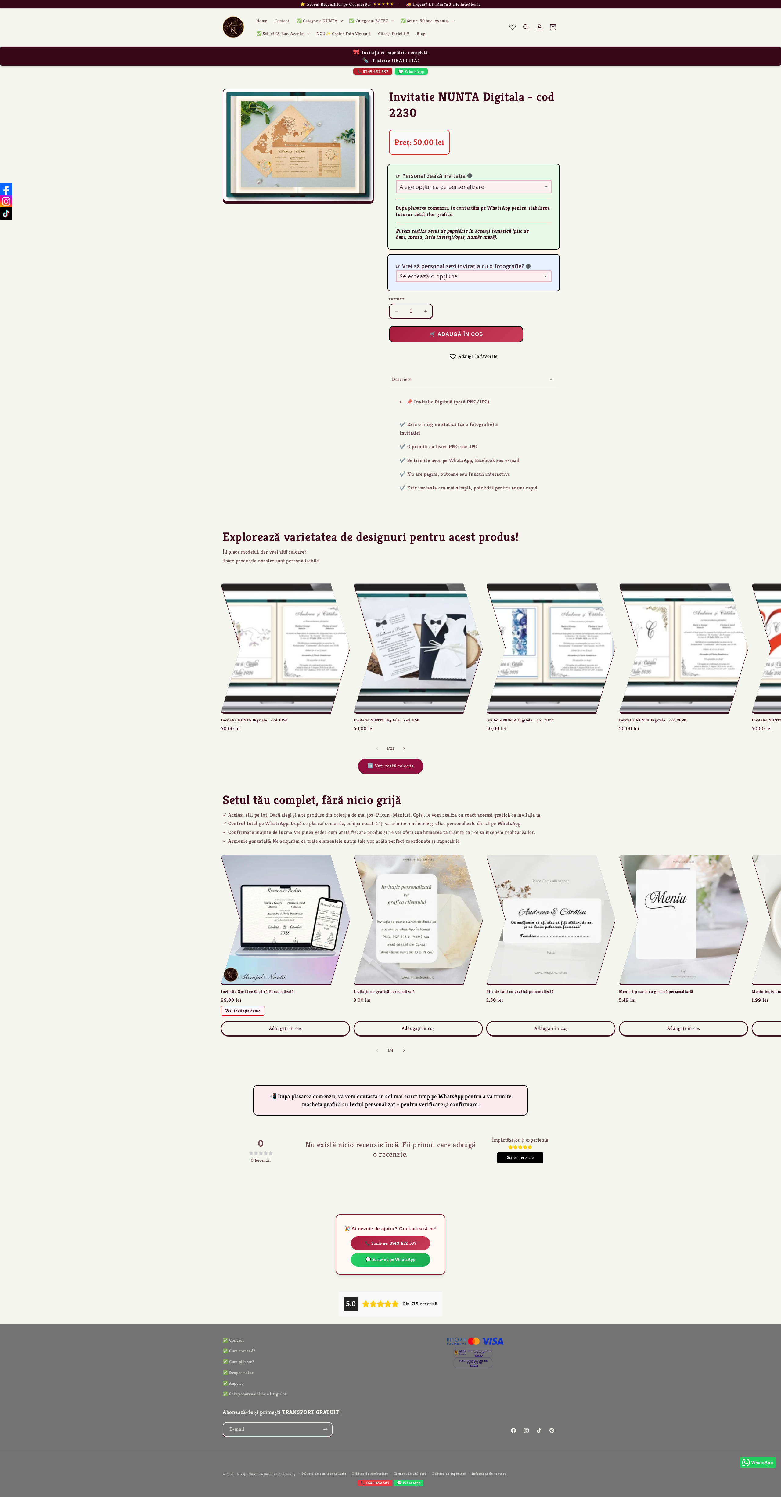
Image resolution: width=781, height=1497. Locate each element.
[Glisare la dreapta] (404, 749)
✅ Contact (233, 1340)
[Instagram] (6, 201)
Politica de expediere (449, 1473)
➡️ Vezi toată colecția (390, 766)
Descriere (402, 379)
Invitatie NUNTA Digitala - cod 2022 (520, 720)
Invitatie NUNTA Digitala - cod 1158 (386, 720)
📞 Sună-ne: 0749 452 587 (390, 1243)
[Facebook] (6, 189)
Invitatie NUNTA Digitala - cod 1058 (254, 720)
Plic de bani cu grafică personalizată (519, 991)
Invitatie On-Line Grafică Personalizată (257, 991)
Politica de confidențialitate (324, 1473)
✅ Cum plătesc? (238, 1361)
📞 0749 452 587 (372, 71)
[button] (319, 20)
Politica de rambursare (370, 1473)
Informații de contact (489, 1473)
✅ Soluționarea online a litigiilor (255, 1394)
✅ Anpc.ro (233, 1383)
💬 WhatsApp (411, 71)
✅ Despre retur (238, 1372)
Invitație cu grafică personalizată (384, 991)
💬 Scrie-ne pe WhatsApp (390, 1259)
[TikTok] (6, 213)
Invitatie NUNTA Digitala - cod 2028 (652, 720)
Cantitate (397, 298)
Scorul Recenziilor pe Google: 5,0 (339, 4)
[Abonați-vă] (325, 1429)
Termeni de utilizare (410, 1473)
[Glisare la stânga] (377, 749)
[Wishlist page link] (512, 27)
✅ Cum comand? (239, 1351)
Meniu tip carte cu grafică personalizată (656, 991)
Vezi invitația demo (242, 1010)
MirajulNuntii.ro (250, 1474)
